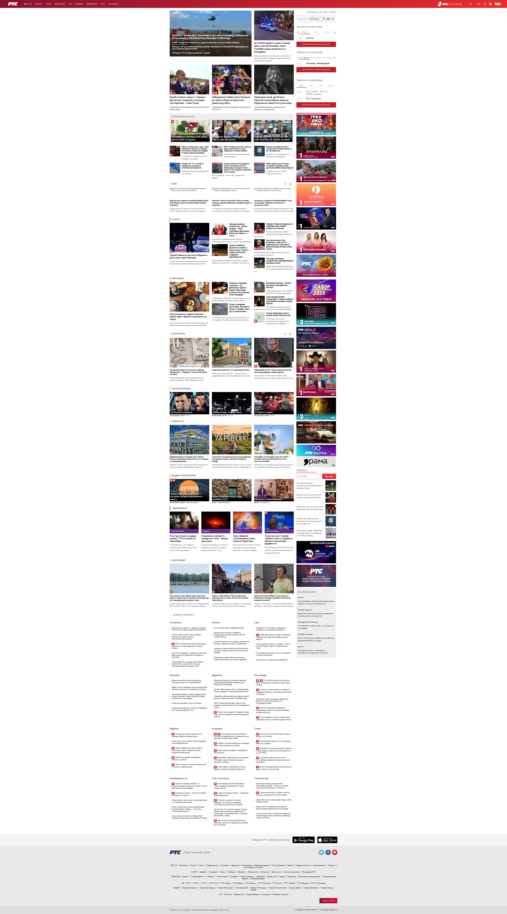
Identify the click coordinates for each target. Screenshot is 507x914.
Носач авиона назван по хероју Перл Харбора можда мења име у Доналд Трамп (189, 817)
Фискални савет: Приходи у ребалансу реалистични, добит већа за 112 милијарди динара (272, 701)
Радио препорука (184, 475)
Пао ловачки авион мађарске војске (229, 628)
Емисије (91, 4)
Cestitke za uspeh (305, 634)
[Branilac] (316, 147)
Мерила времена (261, 865)
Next (334, 32)
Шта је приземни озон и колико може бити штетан (278, 314)
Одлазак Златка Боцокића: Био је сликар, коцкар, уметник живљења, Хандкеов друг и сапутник (231, 202)
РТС (103, 4)
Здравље (260, 876)
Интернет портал (280, 894)
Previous (298, 32)
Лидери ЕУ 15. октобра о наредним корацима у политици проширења (193, 165)
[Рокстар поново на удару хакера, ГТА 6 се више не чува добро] (184, 522)
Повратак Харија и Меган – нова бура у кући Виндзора (230, 138)
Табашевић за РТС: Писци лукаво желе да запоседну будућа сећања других (272, 371)
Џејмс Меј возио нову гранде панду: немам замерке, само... (274, 801)
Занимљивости (178, 778)
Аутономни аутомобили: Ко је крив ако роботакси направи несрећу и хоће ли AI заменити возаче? (272, 598)
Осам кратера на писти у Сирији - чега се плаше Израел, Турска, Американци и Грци (273, 646)
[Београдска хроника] (316, 242)
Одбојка (231, 872)
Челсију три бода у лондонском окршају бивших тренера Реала (280, 260)
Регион (216, 622)
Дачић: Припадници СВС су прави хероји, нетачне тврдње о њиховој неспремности (231, 690)
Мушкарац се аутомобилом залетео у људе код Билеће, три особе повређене (230, 658)
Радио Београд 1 (189, 888)
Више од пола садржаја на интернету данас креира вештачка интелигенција (272, 808)
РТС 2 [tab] (316, 32)
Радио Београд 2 (207, 888)
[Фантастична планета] (316, 171)
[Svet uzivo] (316, 218)
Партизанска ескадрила (181, 411)
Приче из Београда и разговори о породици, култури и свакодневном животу (186, 495)
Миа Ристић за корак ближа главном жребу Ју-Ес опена (273, 735)
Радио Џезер (327, 888)
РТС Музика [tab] (327, 57)
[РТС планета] (449, 4)
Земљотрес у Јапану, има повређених (271, 660)
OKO (48, 4)
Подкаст (332, 865)
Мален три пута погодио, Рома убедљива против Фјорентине (189, 742)
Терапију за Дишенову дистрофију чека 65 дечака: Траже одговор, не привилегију (231, 697)
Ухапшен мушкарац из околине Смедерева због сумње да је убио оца (189, 709)
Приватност (175, 910)
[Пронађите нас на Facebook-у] (328, 852)
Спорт (39, 4)
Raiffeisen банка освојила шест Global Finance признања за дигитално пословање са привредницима (189, 459)
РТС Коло (277, 883)
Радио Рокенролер (277, 888)
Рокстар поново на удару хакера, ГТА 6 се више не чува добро (183, 538)
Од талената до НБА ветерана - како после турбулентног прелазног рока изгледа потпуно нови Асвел (279, 244)
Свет (257, 622)
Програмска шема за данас (316, 44)
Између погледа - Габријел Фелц (227, 412)
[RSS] (490, 4)
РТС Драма (238, 883)
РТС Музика (303, 883)
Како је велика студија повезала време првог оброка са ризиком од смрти (188, 317)
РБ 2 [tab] (311, 86)
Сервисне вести (303, 865)
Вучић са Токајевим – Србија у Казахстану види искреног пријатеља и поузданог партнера (189, 655)
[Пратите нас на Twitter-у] (321, 852)
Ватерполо (253, 872)
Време (290, 865)
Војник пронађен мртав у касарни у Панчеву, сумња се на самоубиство (279, 149)
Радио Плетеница (258, 888)
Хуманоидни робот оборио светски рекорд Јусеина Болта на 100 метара (272, 793)
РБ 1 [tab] (301, 86)
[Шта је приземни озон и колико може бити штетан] (259, 317)
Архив (253, 890)
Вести (27, 4)
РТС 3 (204, 883)
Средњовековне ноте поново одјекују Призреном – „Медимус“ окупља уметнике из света (188, 372)
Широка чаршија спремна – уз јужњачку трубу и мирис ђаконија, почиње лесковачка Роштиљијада (239, 289)
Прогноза (303, 18)
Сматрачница (319, 865)
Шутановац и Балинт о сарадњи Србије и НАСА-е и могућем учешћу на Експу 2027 (189, 629)
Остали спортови (291, 872)
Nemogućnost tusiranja (308, 622)
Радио (79, 4)
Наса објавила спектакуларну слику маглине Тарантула (244, 538)
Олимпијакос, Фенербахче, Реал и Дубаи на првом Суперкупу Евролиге (230, 768)
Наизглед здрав (257, 878)
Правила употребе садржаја (205, 910)
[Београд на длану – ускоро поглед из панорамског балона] (259, 287)
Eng (478, 4)
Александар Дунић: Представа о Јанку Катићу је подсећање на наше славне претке (279, 300)
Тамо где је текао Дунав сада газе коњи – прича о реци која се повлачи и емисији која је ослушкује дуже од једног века (189, 598)
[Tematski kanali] (316, 456)
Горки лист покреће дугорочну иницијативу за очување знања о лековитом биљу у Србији (231, 459)
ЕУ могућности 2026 (253, 867)
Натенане (179, 560)
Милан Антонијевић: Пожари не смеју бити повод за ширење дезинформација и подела (231, 714)
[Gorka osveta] (316, 361)
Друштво (217, 675)
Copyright (186, 910)
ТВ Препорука (181, 388)
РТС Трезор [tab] (316, 57)
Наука (282, 876)
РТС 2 (196, 883)
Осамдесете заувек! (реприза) (268, 499)
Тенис (257, 728)
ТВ (70, 4)
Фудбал (174, 728)
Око (174, 183)
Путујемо (234, 876)
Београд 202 (242, 888)
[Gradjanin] (316, 409)
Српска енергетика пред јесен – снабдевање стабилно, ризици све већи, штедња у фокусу (273, 710)
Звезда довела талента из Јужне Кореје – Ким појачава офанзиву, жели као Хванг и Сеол (239, 230)
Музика (210, 876)
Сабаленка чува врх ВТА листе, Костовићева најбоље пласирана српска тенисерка (273, 759)
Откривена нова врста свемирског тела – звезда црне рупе (214, 538)
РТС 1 (188, 883)
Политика (175, 622)
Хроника (175, 675)
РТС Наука (226, 883)
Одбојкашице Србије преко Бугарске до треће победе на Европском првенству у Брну (231, 100)
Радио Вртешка (311, 888)
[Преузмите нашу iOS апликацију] (327, 840)
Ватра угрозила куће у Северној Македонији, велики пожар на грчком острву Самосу (229, 635)
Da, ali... (301, 597)
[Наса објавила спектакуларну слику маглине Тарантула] (247, 522)
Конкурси (265, 894)
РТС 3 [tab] (327, 32)
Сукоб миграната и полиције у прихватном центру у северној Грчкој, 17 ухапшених (231, 642)
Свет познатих (220, 778)
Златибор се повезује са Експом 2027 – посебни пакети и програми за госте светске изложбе (272, 459)
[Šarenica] (316, 385)
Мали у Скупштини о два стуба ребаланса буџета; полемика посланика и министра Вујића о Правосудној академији (195, 150)
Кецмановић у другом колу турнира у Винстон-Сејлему (273, 742)
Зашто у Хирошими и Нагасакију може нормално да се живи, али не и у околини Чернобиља (230, 598)
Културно (178, 333)
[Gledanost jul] (316, 266)
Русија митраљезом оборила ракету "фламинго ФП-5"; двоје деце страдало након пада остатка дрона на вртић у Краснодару (237, 167)
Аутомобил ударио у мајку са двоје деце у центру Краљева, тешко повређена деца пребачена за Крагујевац (272, 47)
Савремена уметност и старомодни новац (230, 370)
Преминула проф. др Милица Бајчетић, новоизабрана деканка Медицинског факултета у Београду (273, 100)
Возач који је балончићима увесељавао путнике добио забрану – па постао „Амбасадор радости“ (188, 809)
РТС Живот (251, 883)
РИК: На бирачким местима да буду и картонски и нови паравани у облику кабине (237, 149)
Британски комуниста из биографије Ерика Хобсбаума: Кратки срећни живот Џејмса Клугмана (189, 202)
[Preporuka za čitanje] (316, 432)
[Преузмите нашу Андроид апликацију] (303, 840)
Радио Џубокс (295, 888)
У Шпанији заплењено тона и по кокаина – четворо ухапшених (274, 654)
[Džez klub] (316, 314)
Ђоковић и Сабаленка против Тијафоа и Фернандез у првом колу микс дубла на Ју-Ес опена (274, 750)
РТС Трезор (289, 883)
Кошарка (217, 728)
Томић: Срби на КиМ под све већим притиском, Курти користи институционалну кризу (186, 637)
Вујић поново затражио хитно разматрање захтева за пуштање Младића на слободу (189, 688)
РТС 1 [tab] (304, 32)
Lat (470, 4)
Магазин (60, 4)
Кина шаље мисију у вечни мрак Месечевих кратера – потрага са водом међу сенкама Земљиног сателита (272, 785)
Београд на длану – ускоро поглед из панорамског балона (278, 285)
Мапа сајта (328, 900)
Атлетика (265, 872)
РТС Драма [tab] (304, 57)
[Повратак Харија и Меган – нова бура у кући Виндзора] (231, 131)
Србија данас (212, 865)
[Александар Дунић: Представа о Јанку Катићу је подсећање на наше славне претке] (259, 301)
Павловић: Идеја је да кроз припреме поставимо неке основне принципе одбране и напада (231, 759)
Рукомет (242, 872)
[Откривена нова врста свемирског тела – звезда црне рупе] (215, 522)
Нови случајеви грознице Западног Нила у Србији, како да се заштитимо (239, 308)
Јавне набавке (252, 894)
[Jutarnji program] (316, 195)
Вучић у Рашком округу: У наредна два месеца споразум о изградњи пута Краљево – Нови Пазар (187, 100)
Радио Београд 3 (225, 888)
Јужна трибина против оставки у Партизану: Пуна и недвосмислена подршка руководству (239, 251)
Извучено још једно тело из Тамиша (186, 703)
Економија (260, 675)
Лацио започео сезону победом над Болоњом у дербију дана (189, 765)
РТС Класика (264, 883)
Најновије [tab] (301, 470)
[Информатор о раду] (316, 576)
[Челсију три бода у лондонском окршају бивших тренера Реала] (259, 263)
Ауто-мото (276, 872)
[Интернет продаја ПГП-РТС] (316, 552)
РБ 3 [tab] (321, 86)
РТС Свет (214, 883)
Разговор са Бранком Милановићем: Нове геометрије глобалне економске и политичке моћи (273, 202)
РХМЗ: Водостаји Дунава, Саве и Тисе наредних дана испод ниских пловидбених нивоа (231, 705)
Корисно (178, 421)
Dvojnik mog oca (305, 610)
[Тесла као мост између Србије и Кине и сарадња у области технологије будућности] (279, 522)
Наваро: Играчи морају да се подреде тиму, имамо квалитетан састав (279, 226)
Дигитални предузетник (309, 876)
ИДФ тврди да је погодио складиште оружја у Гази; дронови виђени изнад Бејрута (280, 165)
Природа (292, 876)
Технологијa (261, 778)
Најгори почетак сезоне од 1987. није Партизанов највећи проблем (272, 138)
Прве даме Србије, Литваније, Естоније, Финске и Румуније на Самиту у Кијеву (309, 533)
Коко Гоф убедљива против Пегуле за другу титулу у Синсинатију (273, 768)
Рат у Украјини (278, 865)
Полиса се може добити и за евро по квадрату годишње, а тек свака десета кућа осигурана (189, 136)
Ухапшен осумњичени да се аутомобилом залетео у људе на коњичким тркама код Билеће (231, 650)
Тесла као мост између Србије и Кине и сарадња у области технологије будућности (279, 540)
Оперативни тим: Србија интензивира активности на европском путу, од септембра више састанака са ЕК (187, 664)
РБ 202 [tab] (331, 86)
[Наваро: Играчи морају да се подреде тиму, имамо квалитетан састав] (259, 228)
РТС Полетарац (318, 883)
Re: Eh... (301, 646)
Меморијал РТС (309, 872)
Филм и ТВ (272, 876)
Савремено (179, 508)
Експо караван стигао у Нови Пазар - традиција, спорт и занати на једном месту (273, 718)
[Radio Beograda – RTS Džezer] (316, 338)
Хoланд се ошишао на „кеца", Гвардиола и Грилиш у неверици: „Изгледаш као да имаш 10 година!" (228, 802)
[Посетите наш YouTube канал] (334, 852)
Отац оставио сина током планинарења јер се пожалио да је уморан (189, 801)
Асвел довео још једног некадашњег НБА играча (231, 751)
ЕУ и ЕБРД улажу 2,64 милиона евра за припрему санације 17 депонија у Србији (273, 682)
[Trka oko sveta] (316, 124)
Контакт (228, 894)
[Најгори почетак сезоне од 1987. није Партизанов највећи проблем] (273, 131)
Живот (185, 876)
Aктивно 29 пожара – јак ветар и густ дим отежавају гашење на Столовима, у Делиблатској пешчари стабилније (210, 37)
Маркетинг (239, 894)
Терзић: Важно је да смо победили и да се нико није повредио (188, 256)
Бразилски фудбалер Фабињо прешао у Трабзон (186, 758)
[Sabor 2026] (316, 290)
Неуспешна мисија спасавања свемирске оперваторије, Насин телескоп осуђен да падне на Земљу (273, 815)
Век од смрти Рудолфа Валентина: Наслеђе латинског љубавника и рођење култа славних (231, 822)
